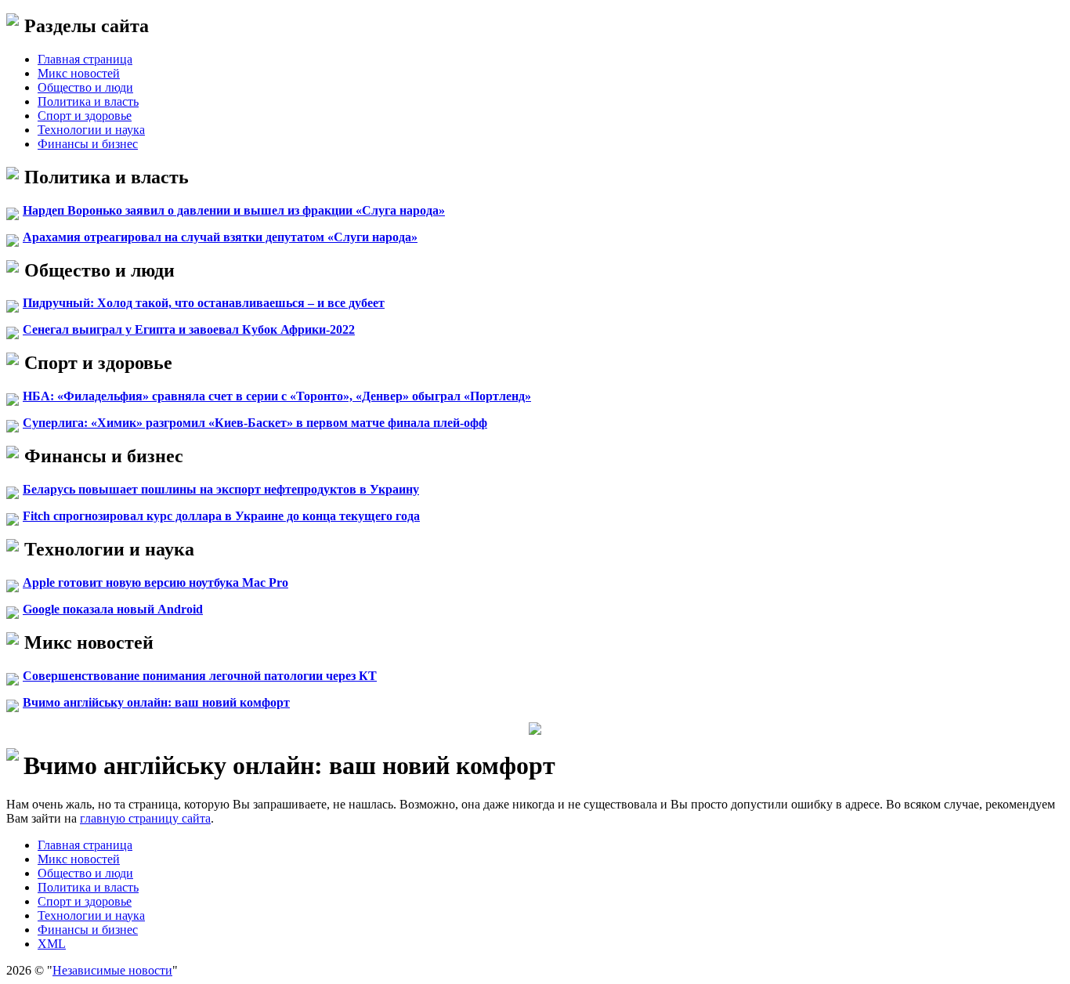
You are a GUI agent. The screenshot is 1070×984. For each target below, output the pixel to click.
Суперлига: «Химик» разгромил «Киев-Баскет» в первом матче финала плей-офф (255, 422)
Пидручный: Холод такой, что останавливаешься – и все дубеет (204, 302)
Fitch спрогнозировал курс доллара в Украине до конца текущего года (221, 516)
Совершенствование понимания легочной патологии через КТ (200, 675)
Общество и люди (85, 87)
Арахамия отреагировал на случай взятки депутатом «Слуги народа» (220, 237)
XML (52, 943)
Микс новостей (79, 73)
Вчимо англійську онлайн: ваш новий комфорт (156, 702)
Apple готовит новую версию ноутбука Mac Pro (155, 582)
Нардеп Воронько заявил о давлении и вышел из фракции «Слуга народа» (234, 210)
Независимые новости (112, 970)
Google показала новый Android (113, 609)
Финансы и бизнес (88, 143)
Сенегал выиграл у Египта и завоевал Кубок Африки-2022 (189, 329)
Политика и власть (88, 101)
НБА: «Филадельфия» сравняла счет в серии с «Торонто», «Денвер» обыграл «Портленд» (277, 396)
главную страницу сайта (145, 818)
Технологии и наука (91, 129)
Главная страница (85, 59)
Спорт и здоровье (85, 115)
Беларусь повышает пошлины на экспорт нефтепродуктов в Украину (221, 489)
